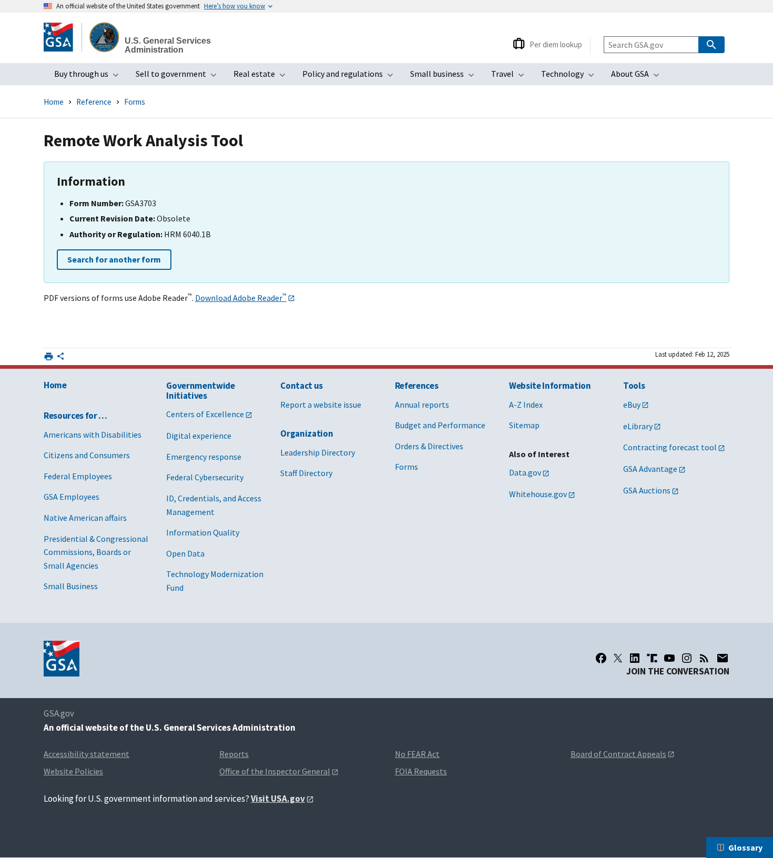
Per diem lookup (556, 44)
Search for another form (114, 259)
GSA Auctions (646, 490)
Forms (134, 102)
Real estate (262, 76)
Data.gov (525, 472)
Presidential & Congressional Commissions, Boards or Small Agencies (96, 552)
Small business (445, 76)
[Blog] (704, 658)
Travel (511, 76)
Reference (93, 102)
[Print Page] (49, 356)
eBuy (631, 404)
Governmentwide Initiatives (200, 390)
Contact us (301, 385)
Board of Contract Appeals (618, 754)
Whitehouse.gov (538, 494)
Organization (306, 433)
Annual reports (422, 404)
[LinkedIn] (634, 658)
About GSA (638, 76)
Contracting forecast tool (670, 447)
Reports (234, 754)
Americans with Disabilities (92, 434)
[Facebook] (601, 658)
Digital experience (198, 435)
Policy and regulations (351, 76)
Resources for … (75, 415)
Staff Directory (306, 473)
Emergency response (203, 456)
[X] (618, 658)
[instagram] (687, 658)
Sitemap (524, 425)
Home (54, 102)
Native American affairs (85, 517)
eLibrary (638, 426)
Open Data (185, 553)
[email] (722, 658)
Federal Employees (78, 476)
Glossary (745, 847)
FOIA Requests (421, 771)
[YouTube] (669, 658)
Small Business (71, 586)
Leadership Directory (317, 452)
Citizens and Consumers (87, 455)
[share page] (60, 358)
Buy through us (89, 76)
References (417, 385)
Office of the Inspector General (274, 771)
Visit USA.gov (278, 798)
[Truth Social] (652, 658)
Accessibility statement (86, 754)
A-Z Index (526, 404)
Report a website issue (320, 404)
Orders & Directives (429, 446)
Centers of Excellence (205, 414)
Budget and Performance (440, 425)
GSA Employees (71, 496)
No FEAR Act (417, 754)
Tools (634, 385)
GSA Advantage (650, 468)
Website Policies (73, 771)
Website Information (550, 385)
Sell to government (179, 76)
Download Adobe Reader (241, 297)
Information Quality (202, 532)
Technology (571, 76)
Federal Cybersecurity (204, 477)
